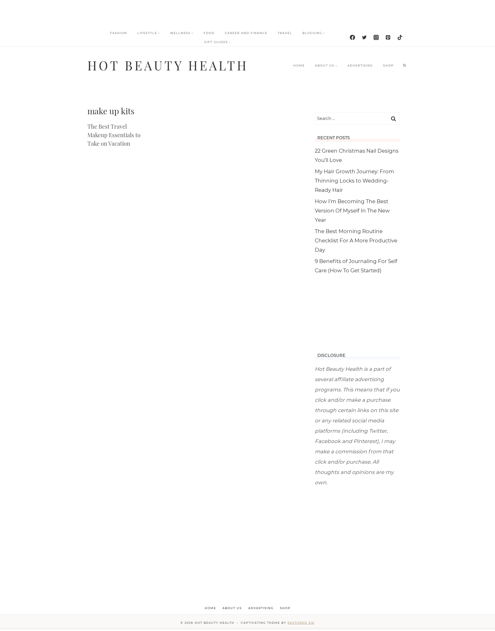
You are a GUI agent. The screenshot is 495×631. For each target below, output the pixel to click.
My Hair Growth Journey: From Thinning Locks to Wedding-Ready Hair (354, 180)
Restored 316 (301, 623)
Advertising (360, 65)
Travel (285, 33)
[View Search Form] (404, 65)
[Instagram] (376, 37)
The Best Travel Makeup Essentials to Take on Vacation (114, 134)
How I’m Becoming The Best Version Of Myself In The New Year (352, 210)
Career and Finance (246, 33)
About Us (232, 608)
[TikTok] (400, 37)
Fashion (118, 33)
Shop (388, 65)
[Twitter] (364, 37)
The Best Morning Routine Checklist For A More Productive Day (356, 240)
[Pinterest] (388, 37)
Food (209, 33)
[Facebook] (352, 37)
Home (299, 65)
